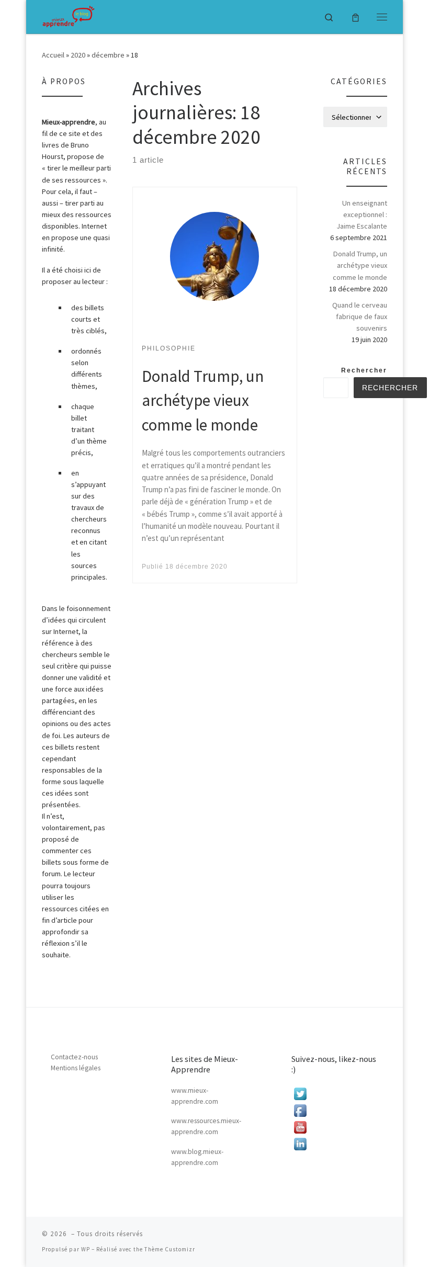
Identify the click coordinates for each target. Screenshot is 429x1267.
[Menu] (382, 17)
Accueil (53, 55)
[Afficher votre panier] (355, 16)
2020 (78, 55)
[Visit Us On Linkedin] (334, 1144)
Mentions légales (75, 1068)
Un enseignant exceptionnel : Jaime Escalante (361, 214)
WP (85, 1249)
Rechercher (364, 370)
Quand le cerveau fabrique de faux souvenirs (359, 316)
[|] (68, 16)
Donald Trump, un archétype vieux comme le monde (203, 400)
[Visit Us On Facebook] (334, 1110)
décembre (108, 55)
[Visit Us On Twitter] (334, 1093)
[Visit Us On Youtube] (334, 1127)
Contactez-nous (74, 1057)
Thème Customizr (169, 1249)
